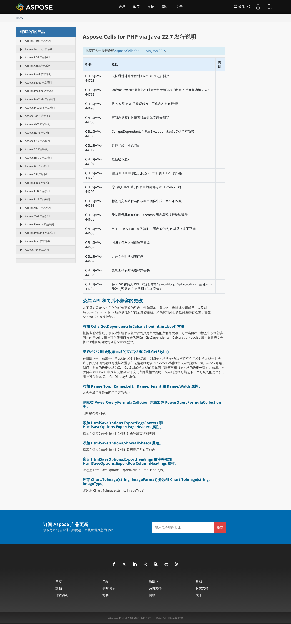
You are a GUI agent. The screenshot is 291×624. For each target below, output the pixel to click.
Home (20, 18)
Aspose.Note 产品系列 (37, 132)
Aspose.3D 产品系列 (36, 149)
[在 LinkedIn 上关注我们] (135, 564)
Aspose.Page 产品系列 (37, 182)
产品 (122, 7)
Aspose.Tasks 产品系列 (38, 115)
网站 (165, 7)
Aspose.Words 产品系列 (38, 49)
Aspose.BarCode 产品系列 (40, 99)
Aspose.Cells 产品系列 (37, 65)
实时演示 (108, 588)
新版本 (153, 581)
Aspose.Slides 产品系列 (38, 82)
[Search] (269, 7)
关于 (179, 7)
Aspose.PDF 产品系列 (37, 57)
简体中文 (244, 7)
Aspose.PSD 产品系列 (37, 191)
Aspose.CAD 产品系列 (37, 140)
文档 (58, 588)
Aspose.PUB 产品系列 (37, 199)
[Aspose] (34, 7)
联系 (180, 618)
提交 (220, 527)
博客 (105, 595)
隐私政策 (161, 618)
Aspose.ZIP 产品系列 (36, 174)
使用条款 (172, 618)
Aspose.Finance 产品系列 (39, 224)
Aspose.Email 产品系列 (38, 74)
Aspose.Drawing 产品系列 (40, 232)
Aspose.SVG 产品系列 (37, 216)
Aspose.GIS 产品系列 (37, 166)
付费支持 (202, 588)
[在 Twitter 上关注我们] (125, 564)
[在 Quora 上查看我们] (156, 564)
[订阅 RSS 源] (177, 564)
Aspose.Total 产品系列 (38, 40)
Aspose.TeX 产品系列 (37, 249)
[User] (258, 7)
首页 (58, 581)
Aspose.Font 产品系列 (37, 241)
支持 (151, 7)
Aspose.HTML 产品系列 (38, 157)
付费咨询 (61, 595)
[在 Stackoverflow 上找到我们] (145, 564)
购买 (136, 7)
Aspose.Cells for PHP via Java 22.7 (139, 50)
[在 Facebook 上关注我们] (114, 564)
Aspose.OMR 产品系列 (38, 207)
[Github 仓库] (166, 564)
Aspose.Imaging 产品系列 (39, 90)
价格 (199, 581)
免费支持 (155, 588)
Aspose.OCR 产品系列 (37, 124)
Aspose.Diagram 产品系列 (40, 107)
